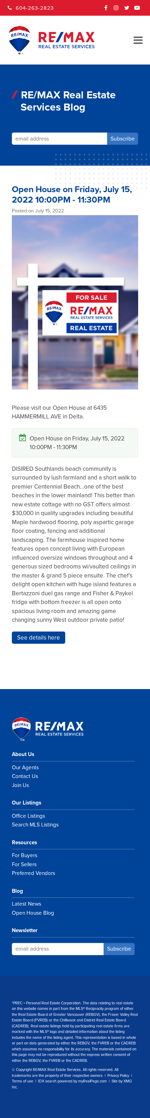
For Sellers (24, 864)
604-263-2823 (35, 8)
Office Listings (28, 816)
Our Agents (25, 767)
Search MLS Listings (35, 825)
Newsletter (25, 930)
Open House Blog (33, 913)
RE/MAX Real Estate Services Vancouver (55, 729)
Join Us (20, 785)
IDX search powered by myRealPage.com (72, 1081)
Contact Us (25, 776)
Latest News (26, 904)
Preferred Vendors (33, 873)
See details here (38, 637)
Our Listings (26, 803)
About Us (23, 754)
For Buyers (24, 855)
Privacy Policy (118, 1075)
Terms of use (22, 1081)
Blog (17, 891)
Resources (24, 842)
